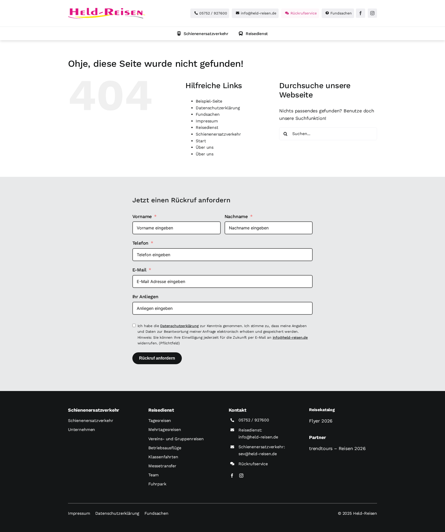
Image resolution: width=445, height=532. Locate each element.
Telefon (140, 243)
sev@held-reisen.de (257, 453)
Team (153, 474)
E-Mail (139, 269)
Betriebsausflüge (164, 447)
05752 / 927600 (253, 420)
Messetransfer (162, 465)
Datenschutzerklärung (218, 107)
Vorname (142, 216)
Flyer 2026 (320, 420)
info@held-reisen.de (290, 337)
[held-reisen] (106, 10)
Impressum (207, 121)
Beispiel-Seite (209, 101)
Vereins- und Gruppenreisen (176, 438)
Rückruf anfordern (157, 358)
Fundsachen (207, 114)
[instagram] (372, 13)
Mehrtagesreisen (164, 429)
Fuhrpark (157, 483)
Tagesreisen (159, 420)
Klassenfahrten (163, 456)
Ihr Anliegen (145, 296)
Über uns (204, 147)
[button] (203, 33)
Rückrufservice (253, 463)
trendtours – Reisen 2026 (337, 448)
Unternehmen (81, 429)
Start (201, 140)
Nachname (236, 216)
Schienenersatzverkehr (218, 134)
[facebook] (360, 13)
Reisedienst (207, 127)
